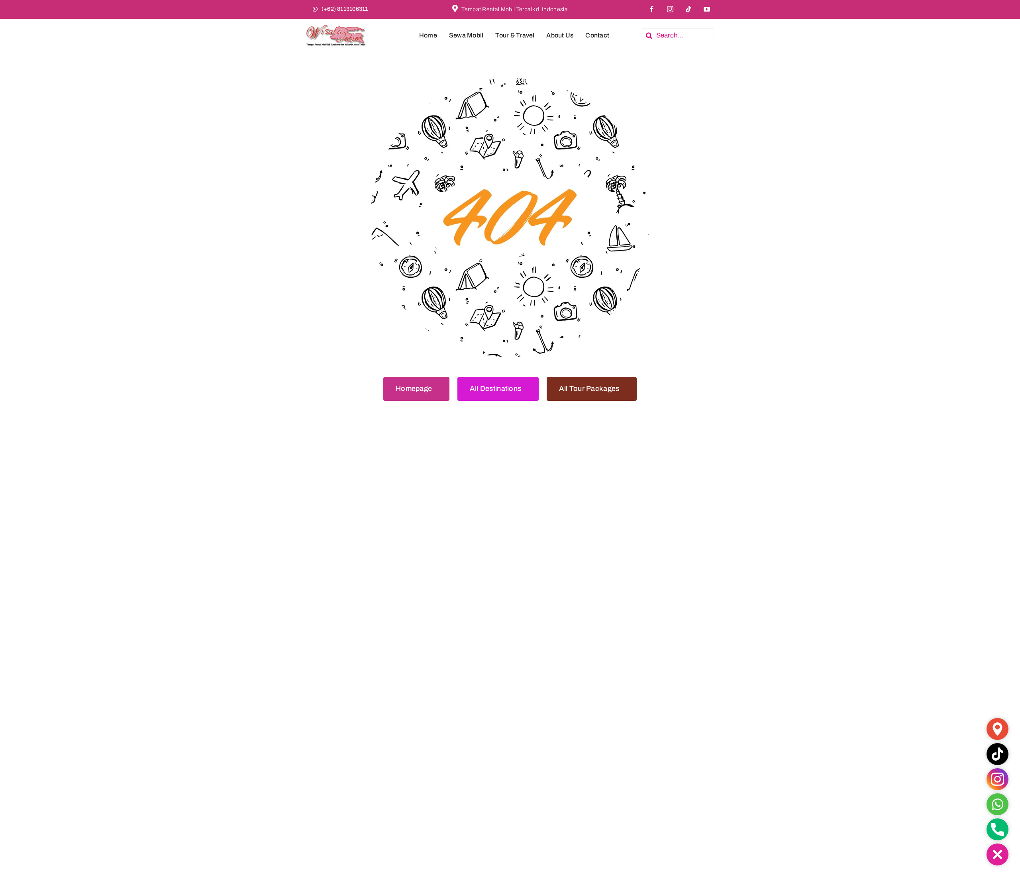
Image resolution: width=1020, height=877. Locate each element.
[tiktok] (688, 9)
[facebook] (652, 9)
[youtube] (707, 9)
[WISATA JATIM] (336, 21)
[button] (997, 854)
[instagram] (670, 9)
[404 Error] (510, 81)
